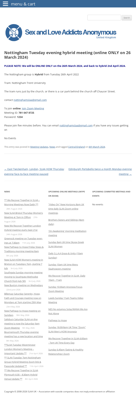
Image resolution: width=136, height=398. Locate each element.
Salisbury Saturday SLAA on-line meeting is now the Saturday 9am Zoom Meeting (21, 323)
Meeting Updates (39, 146)
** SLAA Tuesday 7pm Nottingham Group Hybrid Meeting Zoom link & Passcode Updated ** (22, 362)
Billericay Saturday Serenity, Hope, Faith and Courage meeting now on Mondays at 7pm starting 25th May (22, 298)
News (52, 146)
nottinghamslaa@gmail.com (30, 100)
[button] (6, 3)
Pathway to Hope (57, 320)
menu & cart (23, 4)
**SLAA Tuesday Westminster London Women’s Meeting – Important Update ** (19, 349)
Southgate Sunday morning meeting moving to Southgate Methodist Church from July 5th (23, 277)
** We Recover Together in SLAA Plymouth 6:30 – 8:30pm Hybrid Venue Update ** (21, 374)
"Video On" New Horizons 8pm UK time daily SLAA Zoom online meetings (66, 209)
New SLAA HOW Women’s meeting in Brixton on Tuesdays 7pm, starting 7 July (23, 264)
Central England (76, 146)
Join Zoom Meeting (33, 108)
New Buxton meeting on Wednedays (23, 285)
